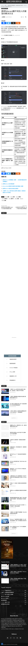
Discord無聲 (4, 200)
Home (2, 5)
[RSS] (18, 23)
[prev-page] (2, 218)
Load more (14, 418)
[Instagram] (17, 638)
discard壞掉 (7, 196)
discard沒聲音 (18, 196)
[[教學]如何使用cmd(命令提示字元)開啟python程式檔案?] (5, 434)
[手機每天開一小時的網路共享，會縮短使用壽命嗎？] (5, 449)
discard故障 (12, 196)
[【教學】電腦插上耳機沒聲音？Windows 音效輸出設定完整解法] (5, 573)
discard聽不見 (11, 198)
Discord (21, 198)
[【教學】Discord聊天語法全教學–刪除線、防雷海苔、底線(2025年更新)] (5, 391)
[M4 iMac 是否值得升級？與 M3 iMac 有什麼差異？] (5, 463)
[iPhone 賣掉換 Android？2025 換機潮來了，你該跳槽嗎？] (5, 528)
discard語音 (17, 198)
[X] (13, 23)
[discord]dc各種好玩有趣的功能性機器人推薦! (13, 186)
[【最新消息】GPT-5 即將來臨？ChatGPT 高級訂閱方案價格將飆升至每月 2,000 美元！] (5, 478)
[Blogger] (7, 638)
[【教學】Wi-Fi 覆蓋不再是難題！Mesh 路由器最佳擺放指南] (5, 514)
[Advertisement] (14, 280)
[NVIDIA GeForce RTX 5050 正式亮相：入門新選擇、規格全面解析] (5, 507)
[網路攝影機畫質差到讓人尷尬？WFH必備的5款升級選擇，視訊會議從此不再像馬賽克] (5, 499)
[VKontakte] (20, 638)
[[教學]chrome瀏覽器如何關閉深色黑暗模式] (5, 492)
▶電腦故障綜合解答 (19, 5)
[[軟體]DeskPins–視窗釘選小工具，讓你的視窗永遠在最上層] (5, 427)
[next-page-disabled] (4, 218)
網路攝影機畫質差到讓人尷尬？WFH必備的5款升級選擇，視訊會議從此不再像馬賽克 (18, 499)
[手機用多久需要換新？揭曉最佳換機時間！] (5, 441)
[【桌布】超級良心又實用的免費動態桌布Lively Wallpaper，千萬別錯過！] (5, 413)
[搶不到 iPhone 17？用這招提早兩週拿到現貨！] (5, 456)
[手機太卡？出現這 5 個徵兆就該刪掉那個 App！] (5, 485)
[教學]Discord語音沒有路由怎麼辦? (10, 188)
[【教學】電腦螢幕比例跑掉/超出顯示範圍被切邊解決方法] (5, 398)
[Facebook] (3, 23)
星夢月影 (3, 16)
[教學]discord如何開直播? (8, 183)
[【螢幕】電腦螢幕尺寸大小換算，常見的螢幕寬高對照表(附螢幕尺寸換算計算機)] (5, 566)
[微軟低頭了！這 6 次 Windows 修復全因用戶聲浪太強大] (5, 470)
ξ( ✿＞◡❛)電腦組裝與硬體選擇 (9, 5)
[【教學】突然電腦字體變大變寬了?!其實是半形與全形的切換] (5, 580)
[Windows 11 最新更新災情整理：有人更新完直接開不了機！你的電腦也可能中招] (5, 521)
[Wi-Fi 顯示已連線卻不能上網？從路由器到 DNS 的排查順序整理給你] (5, 405)
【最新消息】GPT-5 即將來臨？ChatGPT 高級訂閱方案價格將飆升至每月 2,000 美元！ (18, 477)
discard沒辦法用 (4, 198)
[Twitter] (8, 23)
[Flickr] (14, 638)
